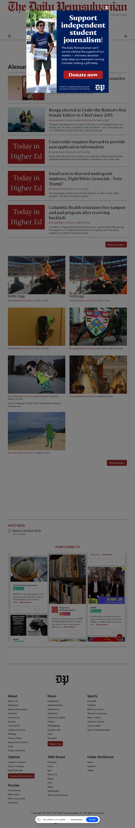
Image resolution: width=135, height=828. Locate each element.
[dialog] (67, 414)
